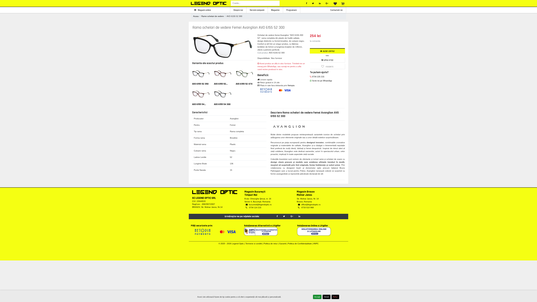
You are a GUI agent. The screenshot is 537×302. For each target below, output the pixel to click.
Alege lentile (328, 51)
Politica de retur (270, 243)
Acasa (196, 16)
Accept (317, 297)
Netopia (291, 85)
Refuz (335, 297)
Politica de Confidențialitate (300, 243)
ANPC (316, 243)
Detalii (326, 297)
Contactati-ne (336, 10)
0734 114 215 (255, 207)
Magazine (275, 10)
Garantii (282, 243)
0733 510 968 (307, 207)
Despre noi (238, 10)
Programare (291, 10)
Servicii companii (257, 10)
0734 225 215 (317, 77)
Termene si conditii (253, 243)
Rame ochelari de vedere (212, 16)
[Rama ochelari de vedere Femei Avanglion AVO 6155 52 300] (222, 46)
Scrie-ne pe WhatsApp (322, 81)
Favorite (329, 66)
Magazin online (204, 10)
